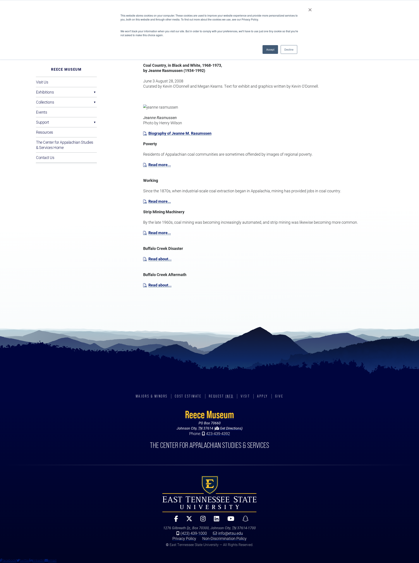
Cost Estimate (188, 396)
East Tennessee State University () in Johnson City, (209, 494)
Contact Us (45, 157)
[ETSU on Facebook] (174, 520)
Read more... (159, 164)
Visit (245, 396)
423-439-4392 (218, 433)
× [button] (310, 8)
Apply (262, 396)
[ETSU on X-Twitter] (187, 520)
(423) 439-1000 (193, 533)
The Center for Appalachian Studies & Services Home (64, 145)
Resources (44, 132)
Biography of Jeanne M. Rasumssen (179, 133)
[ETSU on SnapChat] (244, 520)
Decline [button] (289, 49)
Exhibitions (45, 92)
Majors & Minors (152, 396)
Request (221, 396)
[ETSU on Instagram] (201, 520)
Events (41, 112)
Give (279, 396)
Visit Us (42, 82)
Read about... (160, 258)
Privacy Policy (184, 538)
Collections (45, 102)
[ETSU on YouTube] (229, 520)
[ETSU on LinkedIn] (215, 520)
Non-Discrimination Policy (224, 538)
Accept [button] (270, 49)
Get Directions (230, 428)
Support (42, 122)
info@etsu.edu (230, 533)
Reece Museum (66, 69)
